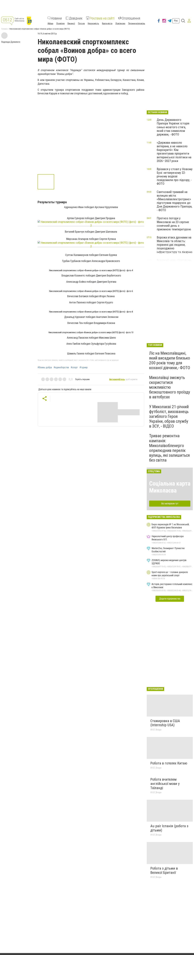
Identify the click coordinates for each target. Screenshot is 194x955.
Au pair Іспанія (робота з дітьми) (169, 828)
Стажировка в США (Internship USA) (165, 723)
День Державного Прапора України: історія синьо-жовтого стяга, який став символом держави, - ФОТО (173, 127)
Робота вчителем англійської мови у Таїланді (165, 783)
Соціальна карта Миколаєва (169, 487)
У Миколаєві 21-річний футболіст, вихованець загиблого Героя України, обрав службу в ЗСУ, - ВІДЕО (169, 416)
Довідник (75, 18)
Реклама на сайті (102, 18)
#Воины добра (45, 367)
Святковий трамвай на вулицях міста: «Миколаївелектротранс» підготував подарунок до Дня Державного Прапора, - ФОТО (174, 201)
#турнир (84, 367)
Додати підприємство (169, 598)
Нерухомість (93, 23)
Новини (56, 18)
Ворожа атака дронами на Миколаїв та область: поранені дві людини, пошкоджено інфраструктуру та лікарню (174, 245)
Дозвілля (60, 23)
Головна (4, 29)
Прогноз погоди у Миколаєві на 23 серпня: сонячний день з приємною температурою (174, 223)
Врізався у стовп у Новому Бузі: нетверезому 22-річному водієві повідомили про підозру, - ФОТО (174, 176)
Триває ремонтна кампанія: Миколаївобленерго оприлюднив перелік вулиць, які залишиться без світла (169, 448)
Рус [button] (176, 20)
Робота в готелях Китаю (168, 763)
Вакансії (71, 23)
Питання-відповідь (136, 23)
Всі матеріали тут (169, 503)
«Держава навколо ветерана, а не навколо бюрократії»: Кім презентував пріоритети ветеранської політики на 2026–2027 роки (174, 152)
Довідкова (120, 23)
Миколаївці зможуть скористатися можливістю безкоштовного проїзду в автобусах (169, 387)
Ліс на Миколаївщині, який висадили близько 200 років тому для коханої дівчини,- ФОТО (169, 360)
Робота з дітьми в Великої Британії (164, 870)
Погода (81, 23)
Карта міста (107, 23)
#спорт (74, 367)
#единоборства (61, 367)
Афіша (50, 23)
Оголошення (131, 18)
